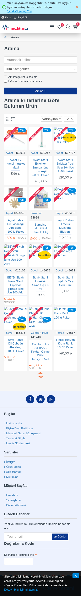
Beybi (59, 213)
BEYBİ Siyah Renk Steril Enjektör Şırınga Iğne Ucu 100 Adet (15, 285)
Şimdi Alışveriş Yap (19, 11)
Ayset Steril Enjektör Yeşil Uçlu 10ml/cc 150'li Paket (65, 165)
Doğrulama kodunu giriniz (19, 554)
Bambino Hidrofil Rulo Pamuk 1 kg (40, 228)
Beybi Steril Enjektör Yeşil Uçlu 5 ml (65, 281)
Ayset (9, 152)
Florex (60, 332)
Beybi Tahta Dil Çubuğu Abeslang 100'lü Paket (15, 345)
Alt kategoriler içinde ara (22, 76)
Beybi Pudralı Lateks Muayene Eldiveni (65, 226)
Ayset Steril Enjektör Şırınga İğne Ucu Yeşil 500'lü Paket (40, 167)
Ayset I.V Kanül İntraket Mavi (15, 163)
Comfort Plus (39, 332)
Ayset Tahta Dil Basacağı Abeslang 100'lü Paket (15, 226)
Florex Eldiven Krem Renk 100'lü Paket (65, 343)
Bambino (36, 213)
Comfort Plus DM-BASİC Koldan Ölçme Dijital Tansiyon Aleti (40, 351)
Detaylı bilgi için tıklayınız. (21, 589)
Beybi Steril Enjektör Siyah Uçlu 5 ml (40, 283)
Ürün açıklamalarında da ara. (25, 81)
